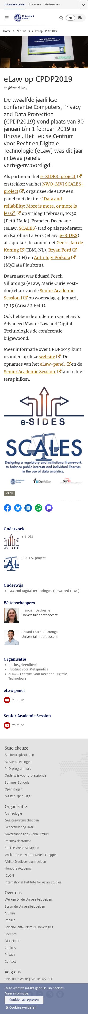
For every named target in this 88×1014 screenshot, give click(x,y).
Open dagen (13, 789)
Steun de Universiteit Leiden (25, 906)
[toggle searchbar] (61, 18)
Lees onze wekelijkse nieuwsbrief (28, 979)
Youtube (21, 701)
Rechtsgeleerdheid (22, 665)
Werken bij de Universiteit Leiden (28, 899)
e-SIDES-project (58, 176)
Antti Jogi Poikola (52, 257)
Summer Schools (17, 782)
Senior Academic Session (30, 371)
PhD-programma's (18, 768)
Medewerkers (53, 4)
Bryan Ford (59, 250)
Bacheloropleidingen (19, 755)
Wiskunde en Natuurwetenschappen (31, 855)
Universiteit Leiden (14, 4)
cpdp (9, 493)
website (47, 356)
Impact (10, 920)
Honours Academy (18, 868)
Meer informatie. (17, 993)
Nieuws (21, 31)
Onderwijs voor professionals (25, 775)
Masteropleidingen (18, 762)
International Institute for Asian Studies (33, 882)
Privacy (10, 954)
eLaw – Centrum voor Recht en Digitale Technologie (37, 676)
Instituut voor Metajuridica (28, 669)
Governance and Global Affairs (27, 834)
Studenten (35, 4)
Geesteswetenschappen (22, 820)
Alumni (10, 913)
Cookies (10, 948)
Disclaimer (12, 941)
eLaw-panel (53, 364)
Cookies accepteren (24, 1000)
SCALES (27, 228)
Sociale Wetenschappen (22, 848)
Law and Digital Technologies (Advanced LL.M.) (44, 591)
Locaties (10, 934)
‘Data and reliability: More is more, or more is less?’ (40, 206)
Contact (10, 961)
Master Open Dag (17, 796)
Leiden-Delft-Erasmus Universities (29, 927)
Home (7, 31)
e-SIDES (68, 235)
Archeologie (13, 813)
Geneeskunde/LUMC (19, 827)
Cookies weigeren (22, 1007)
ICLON (9, 875)
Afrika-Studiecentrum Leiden (25, 861)
